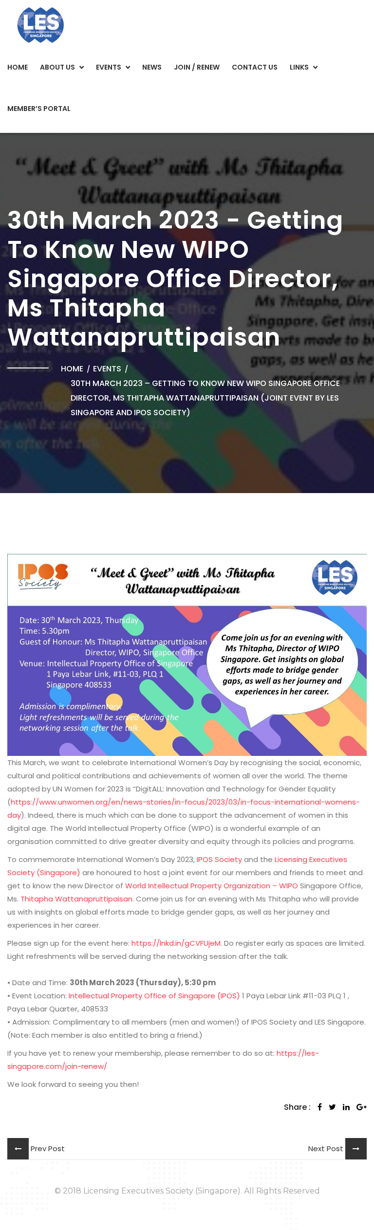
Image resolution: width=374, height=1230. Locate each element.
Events (108, 67)
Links (299, 67)
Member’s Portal (39, 108)
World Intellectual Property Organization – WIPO (211, 886)
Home (17, 67)
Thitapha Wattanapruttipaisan (76, 899)
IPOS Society (219, 859)
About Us (57, 67)
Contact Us (255, 67)
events (107, 368)
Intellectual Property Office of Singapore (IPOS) (154, 996)
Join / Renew (197, 67)
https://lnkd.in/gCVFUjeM (176, 943)
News (152, 67)
